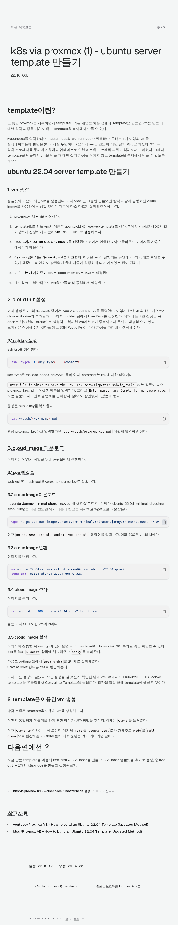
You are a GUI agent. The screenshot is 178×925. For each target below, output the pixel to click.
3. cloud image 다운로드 (35, 448)
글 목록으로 (23, 27)
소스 (76, 918)
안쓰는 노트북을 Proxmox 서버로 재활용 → (122, 886)
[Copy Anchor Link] (59, 110)
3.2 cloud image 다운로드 (31, 495)
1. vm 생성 (18, 189)
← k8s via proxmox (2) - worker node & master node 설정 (56, 886)
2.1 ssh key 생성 (22, 340)
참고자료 (17, 813)
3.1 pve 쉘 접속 (20, 472)
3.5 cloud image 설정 (27, 637)
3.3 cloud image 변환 (27, 548)
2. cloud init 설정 (26, 299)
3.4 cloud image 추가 (27, 590)
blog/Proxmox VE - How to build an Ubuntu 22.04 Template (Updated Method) (77, 831)
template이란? (31, 110)
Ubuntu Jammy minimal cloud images (39, 503)
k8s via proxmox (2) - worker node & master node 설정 (52, 791)
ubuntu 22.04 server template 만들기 (68, 172)
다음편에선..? (28, 747)
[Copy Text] (164, 362)
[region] (88, 362)
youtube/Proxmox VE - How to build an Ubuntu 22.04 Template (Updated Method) (80, 824)
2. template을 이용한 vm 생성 (41, 699)
